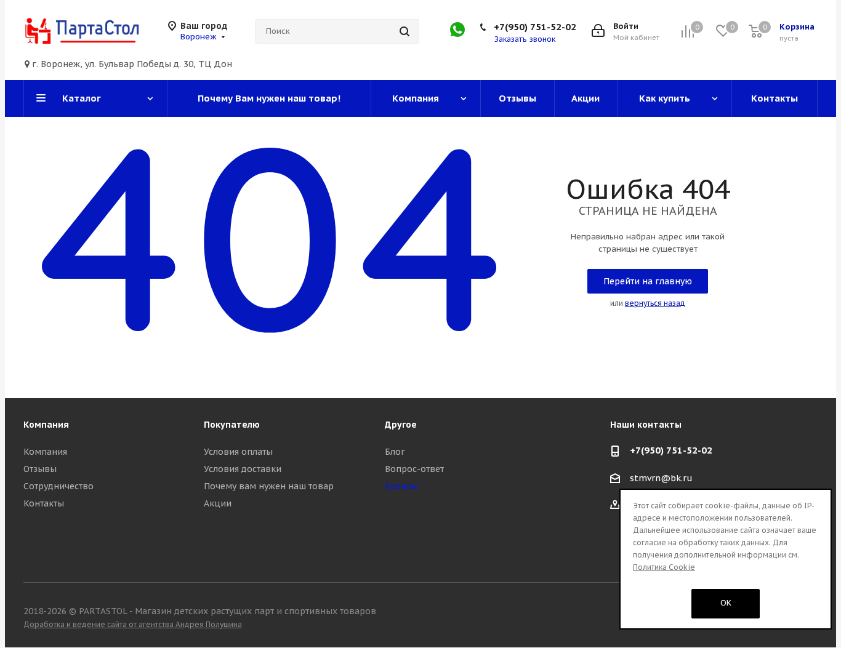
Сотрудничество (58, 486)
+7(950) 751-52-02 (535, 27)
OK (725, 603)
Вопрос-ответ (414, 468)
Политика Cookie (664, 567)
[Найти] (404, 31)
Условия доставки (242, 468)
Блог (395, 451)
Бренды (402, 486)
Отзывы (40, 468)
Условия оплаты (238, 451)
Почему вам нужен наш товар (269, 486)
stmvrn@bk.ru (661, 478)
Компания (45, 451)
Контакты (43, 503)
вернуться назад (655, 303)
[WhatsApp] (457, 33)
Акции (217, 503)
